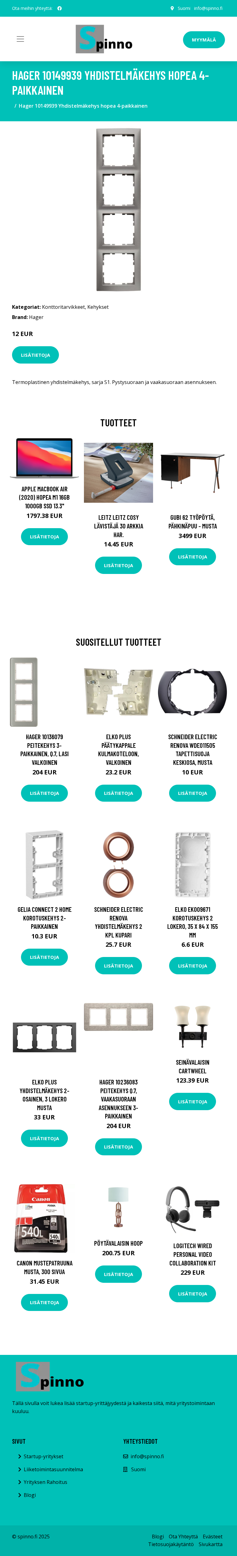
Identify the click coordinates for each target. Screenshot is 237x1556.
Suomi (184, 8)
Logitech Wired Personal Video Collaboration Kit (192, 1254)
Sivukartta (210, 1544)
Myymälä (204, 40)
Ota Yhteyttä (183, 1536)
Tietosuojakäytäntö (171, 1544)
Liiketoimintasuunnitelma (53, 1469)
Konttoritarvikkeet (63, 307)
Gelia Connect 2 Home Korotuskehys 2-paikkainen (45, 917)
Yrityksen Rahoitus (45, 1482)
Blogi (30, 1495)
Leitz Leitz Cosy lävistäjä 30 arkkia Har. (118, 525)
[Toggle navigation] (20, 39)
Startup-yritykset (43, 1456)
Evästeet (212, 1536)
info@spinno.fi (208, 8)
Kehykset (98, 307)
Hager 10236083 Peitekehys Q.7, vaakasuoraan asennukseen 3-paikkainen (118, 1099)
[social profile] (59, 8)
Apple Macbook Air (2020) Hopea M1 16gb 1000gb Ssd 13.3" (44, 497)
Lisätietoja (35, 355)
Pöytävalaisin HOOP (118, 1243)
